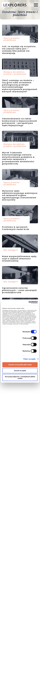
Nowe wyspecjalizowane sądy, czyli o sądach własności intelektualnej (20, 243)
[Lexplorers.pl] (14, 4)
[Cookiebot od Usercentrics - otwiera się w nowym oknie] (29, 302)
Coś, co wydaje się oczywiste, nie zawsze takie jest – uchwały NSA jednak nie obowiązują (20, 34)
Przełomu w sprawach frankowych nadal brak (20, 214)
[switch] (34, 338)
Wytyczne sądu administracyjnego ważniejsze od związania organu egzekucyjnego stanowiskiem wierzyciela (20, 178)
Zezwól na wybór (20, 370)
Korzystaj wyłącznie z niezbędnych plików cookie (20, 377)
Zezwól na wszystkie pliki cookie (20, 365)
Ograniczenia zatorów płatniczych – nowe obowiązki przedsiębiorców (20, 275)
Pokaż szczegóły (29, 359)
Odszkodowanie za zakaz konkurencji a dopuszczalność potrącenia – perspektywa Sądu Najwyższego (20, 106)
